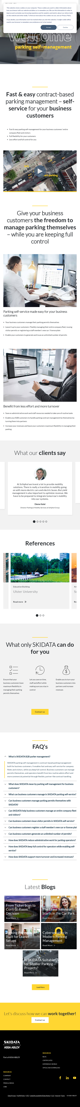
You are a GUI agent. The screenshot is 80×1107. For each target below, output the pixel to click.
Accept (48, 27)
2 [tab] (38, 521)
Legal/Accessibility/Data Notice (40, 1096)
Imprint (57, 1096)
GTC (27, 1096)
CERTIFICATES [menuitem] (47, 1060)
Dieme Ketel (40, 504)
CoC (52, 1096)
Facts (63, 1096)
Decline (65, 27)
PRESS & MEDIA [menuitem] (8, 1083)
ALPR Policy (21, 1096)
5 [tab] (47, 521)
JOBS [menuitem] (5, 1087)
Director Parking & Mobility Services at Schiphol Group (40, 508)
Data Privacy (12, 1096)
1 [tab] (34, 521)
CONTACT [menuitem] (6, 1079)
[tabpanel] (40, 488)
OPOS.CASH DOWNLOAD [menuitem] (51, 1068)
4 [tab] (44, 521)
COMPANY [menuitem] (7, 1075)
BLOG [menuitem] (44, 1057)
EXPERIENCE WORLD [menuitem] (50, 1064)
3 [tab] (41, 521)
